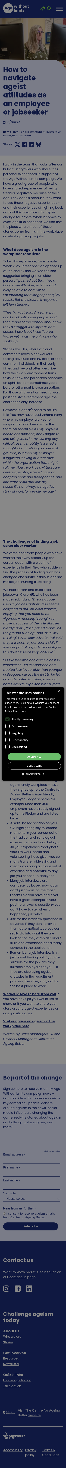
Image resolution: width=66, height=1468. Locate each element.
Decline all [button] (34, 765)
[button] (33, 774)
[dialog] (33, 734)
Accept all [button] (34, 756)
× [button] (58, 691)
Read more (19, 711)
